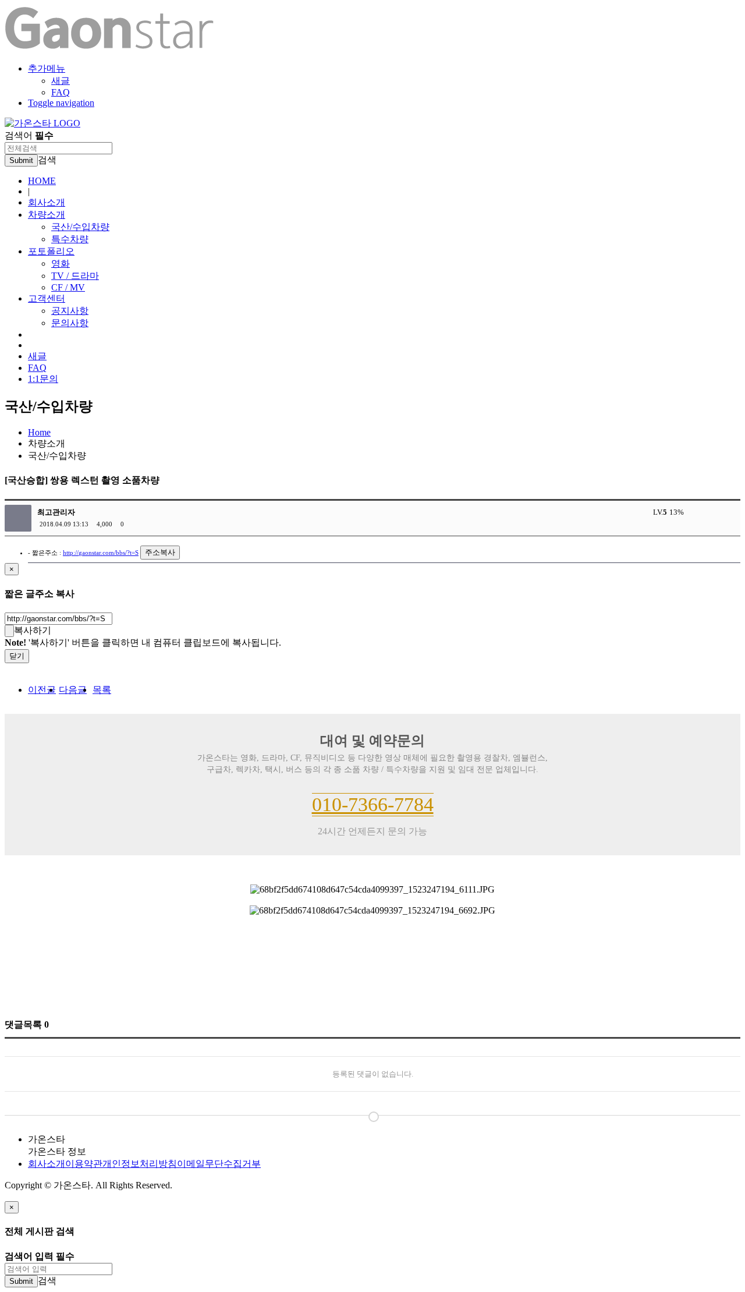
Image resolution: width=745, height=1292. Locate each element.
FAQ (60, 92)
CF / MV (68, 287)
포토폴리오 (51, 251)
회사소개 (46, 202)
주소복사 (160, 552)
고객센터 (46, 298)
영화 (60, 263)
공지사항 (69, 311)
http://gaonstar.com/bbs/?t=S (101, 552)
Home (39, 432)
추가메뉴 (46, 68)
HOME (42, 181)
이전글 (42, 690)
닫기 (16, 656)
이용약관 (83, 1164)
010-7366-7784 (373, 804)
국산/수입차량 (80, 227)
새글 (60, 81)
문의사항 (69, 323)
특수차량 (69, 239)
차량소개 (46, 215)
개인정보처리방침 (139, 1164)
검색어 (29, 135)
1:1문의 (43, 379)
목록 (102, 690)
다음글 (73, 690)
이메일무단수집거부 (219, 1164)
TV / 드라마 (75, 276)
